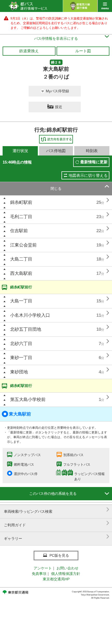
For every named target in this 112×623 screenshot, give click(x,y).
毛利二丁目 (21, 216)
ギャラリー (56, 536)
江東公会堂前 (23, 245)
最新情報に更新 (94, 162)
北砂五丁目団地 (25, 329)
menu (105, 6)
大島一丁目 (21, 300)
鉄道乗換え (29, 51)
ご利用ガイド (56, 523)
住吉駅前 (19, 230)
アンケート (43, 568)
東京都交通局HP (56, 579)
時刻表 (92, 150)
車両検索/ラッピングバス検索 (56, 509)
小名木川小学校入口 (30, 315)
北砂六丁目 (21, 343)
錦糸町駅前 (21, 202)
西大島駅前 (21, 273)
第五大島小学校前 (28, 399)
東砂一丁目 (21, 357)
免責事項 (39, 574)
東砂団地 (19, 371)
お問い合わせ (67, 568)
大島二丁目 (21, 259)
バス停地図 (56, 150)
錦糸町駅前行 (21, 287)
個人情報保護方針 (65, 574)
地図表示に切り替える (88, 175)
